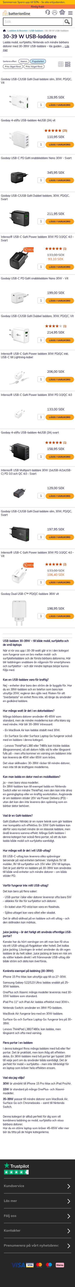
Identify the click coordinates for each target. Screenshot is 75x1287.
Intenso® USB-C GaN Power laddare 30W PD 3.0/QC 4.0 (36, 395)
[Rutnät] (60, 64)
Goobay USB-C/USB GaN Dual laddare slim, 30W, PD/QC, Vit (36, 80)
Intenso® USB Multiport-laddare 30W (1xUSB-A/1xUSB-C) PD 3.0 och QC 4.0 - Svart (36, 471)
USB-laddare (36, 30)
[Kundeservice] (48, 13)
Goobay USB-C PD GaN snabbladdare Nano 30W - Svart (36, 158)
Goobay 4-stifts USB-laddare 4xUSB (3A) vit (28, 120)
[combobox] (37, 21)
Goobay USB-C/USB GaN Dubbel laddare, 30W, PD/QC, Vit (37, 316)
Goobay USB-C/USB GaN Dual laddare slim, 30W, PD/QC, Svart (36, 513)
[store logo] (16, 13)
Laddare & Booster (18, 30)
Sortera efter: (10, 61)
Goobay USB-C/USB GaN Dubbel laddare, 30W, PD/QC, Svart (35, 197)
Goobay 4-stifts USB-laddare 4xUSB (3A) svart (30, 432)
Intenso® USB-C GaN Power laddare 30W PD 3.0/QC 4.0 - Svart (37, 238)
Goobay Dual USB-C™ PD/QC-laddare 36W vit (30, 594)
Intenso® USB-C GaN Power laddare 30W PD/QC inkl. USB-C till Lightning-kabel (34, 355)
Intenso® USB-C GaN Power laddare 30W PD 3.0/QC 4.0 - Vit (37, 554)
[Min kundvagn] (62, 12)
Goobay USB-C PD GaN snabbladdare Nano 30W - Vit (34, 278)
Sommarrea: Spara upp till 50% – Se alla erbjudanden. (34, 2)
